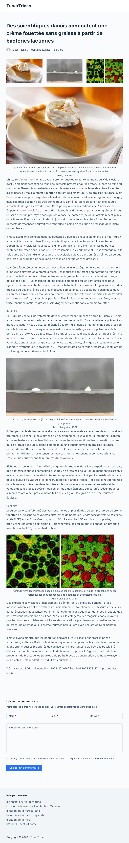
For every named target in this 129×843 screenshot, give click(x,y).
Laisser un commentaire (24, 767)
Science (58, 50)
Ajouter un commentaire (24, 727)
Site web (94, 716)
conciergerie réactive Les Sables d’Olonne (33, 806)
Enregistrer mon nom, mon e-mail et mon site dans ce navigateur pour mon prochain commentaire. (63, 758)
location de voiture (18, 819)
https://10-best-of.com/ (21, 824)
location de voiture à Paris (23, 810)
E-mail (53, 716)
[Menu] (121, 5)
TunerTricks (18, 5)
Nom (12, 716)
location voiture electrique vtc (25, 815)
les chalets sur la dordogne (23, 801)
